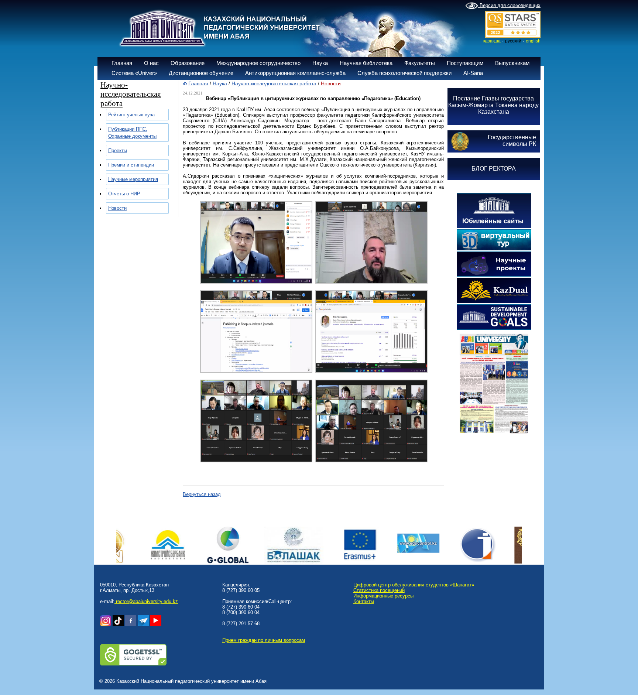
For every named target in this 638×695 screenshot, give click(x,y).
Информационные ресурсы (383, 596)
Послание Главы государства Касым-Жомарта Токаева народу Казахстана (493, 105)
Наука (320, 63)
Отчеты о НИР (124, 193)
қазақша (492, 41)
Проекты (117, 150)
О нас (151, 63)
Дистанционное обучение (201, 73)
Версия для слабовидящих (509, 5)
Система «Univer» (134, 73)
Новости (117, 208)
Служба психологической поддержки (404, 73)
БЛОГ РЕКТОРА (493, 168)
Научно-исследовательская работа (273, 83)
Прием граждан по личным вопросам (263, 640)
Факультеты (419, 63)
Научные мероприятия (133, 179)
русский (513, 41)
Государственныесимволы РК (512, 140)
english (533, 41)
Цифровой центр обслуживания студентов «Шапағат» (413, 585)
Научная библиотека (366, 63)
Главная (122, 63)
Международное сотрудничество (258, 63)
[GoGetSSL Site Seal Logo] (133, 664)
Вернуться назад (202, 494)
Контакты (363, 601)
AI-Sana (473, 73)
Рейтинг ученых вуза (131, 114)
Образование (188, 63)
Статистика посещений (379, 590)
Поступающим (465, 63)
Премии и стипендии (131, 165)
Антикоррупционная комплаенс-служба (295, 73)
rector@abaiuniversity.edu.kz (146, 601)
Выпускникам (512, 63)
